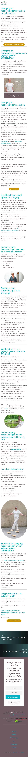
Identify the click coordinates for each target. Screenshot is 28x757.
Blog (14, 741)
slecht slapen (4, 141)
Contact (14, 747)
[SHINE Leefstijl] (3, 2)
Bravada (15, 752)
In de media (14, 744)
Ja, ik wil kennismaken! (14, 621)
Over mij (14, 731)
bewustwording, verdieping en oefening (14, 560)
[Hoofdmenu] (26, 2)
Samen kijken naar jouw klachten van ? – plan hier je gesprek (13, 612)
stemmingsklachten (6, 143)
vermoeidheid (18, 141)
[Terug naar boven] (23, 752)
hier (7, 408)
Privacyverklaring (14, 716)
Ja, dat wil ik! (14, 189)
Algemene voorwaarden (18, 714)
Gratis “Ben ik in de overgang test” (14, 44)
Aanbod (14, 734)
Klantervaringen (14, 738)
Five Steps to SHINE (16, 449)
